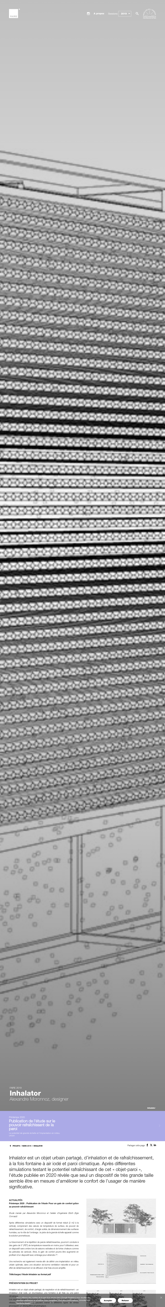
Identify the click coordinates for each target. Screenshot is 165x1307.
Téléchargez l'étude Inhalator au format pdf (30, 1274)
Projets (16, 1146)
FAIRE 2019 (26, 1146)
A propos (99, 13)
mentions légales (23, 1303)
